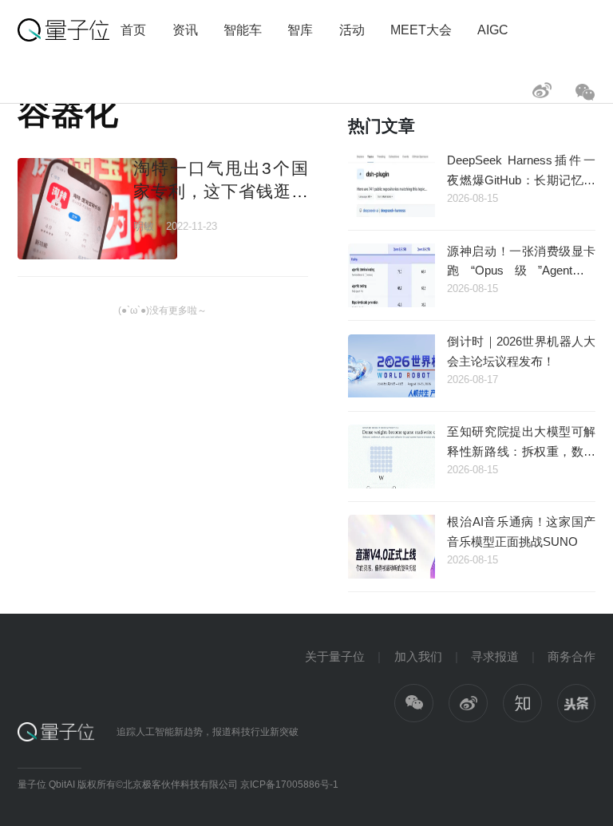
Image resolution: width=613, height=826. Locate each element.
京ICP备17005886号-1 (289, 784)
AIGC (492, 29)
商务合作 (571, 656)
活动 (352, 29)
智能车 (242, 29)
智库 (300, 29)
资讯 (185, 29)
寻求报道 (495, 656)
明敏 (143, 226)
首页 (133, 29)
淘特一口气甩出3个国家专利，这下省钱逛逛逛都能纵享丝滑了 (220, 191)
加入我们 (418, 656)
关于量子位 (335, 656)
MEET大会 (421, 29)
